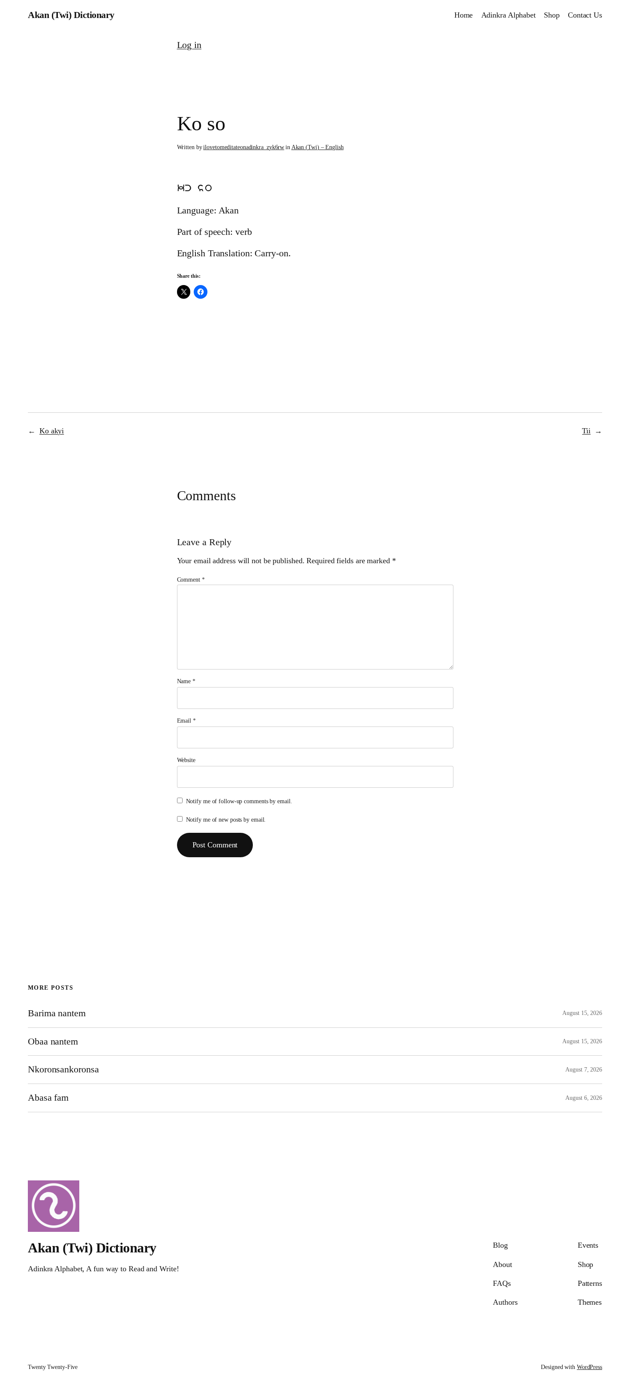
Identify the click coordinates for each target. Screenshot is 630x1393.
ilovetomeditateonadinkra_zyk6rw (243, 147)
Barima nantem (57, 1013)
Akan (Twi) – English (317, 147)
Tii (586, 430)
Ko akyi (51, 430)
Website (186, 760)
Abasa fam (48, 1098)
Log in (189, 44)
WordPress (589, 1367)
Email (186, 721)
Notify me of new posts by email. (226, 820)
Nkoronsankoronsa (63, 1069)
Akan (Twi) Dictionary (71, 14)
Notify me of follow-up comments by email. (239, 801)
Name (186, 681)
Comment (191, 579)
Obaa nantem (53, 1041)
